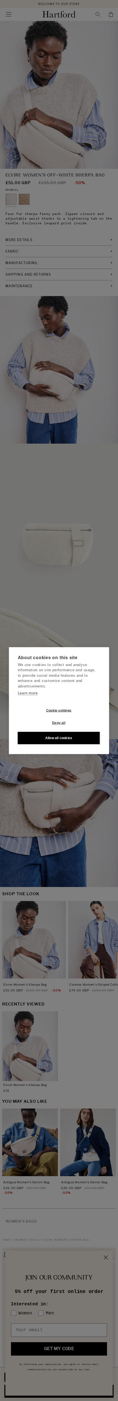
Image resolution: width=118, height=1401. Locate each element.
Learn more (28, 693)
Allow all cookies (58, 738)
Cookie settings (58, 710)
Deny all (58, 723)
